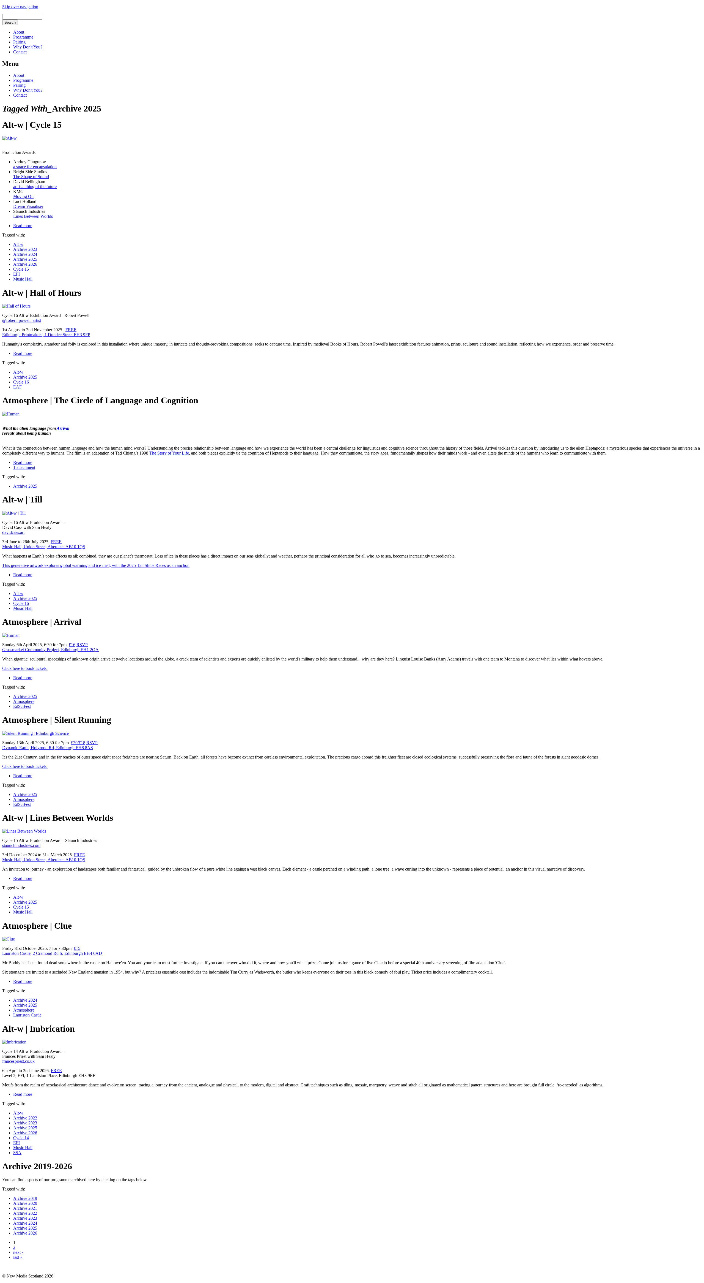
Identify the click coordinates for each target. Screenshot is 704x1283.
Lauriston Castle (27, 1015)
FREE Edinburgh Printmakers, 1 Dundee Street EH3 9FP (46, 332)
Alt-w (18, 244)
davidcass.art (13, 532)
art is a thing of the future (35, 186)
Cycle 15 (21, 269)
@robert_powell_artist (21, 320)
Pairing (19, 42)
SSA (17, 1152)
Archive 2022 (25, 1118)
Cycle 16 (21, 382)
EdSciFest (22, 706)
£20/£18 (78, 742)
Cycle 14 (21, 1137)
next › (18, 1252)
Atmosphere (23, 701)
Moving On (23, 196)
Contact (20, 52)
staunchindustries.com (21, 845)
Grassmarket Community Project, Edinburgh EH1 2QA (50, 649)
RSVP (82, 644)
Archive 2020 (25, 1203)
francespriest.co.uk (18, 1061)
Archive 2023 (25, 249)
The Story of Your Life (169, 453)
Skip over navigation (20, 6)
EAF (17, 387)
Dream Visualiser (28, 206)
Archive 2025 (25, 259)
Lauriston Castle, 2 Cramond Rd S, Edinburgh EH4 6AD (52, 953)
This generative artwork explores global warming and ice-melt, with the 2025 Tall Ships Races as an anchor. (95, 565)
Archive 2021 (25, 1208)
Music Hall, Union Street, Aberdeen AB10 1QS (43, 546)
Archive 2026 (25, 264)
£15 (77, 948)
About (18, 32)
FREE (56, 541)
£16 (72, 644)
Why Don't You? (27, 47)
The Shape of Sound (31, 176)
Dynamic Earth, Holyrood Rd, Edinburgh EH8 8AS (47, 747)
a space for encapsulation (35, 166)
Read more (22, 225)
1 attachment (24, 467)
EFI (16, 274)
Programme (23, 37)
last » (17, 1257)
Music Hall (22, 279)
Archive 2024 (25, 254)
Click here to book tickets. (25, 668)
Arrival (63, 428)
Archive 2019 (25, 1198)
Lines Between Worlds (33, 216)
